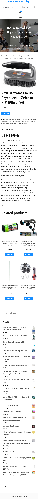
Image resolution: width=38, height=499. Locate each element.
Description (7, 130)
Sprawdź (6, 114)
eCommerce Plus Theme (19, 496)
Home (3, 56)
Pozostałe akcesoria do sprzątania (16, 56)
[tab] (8, 130)
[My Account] (18, 12)
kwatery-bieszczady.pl (19, 1)
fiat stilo (23, 121)
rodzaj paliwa (9, 123)
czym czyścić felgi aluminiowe (12, 121)
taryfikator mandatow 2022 (21, 123)
